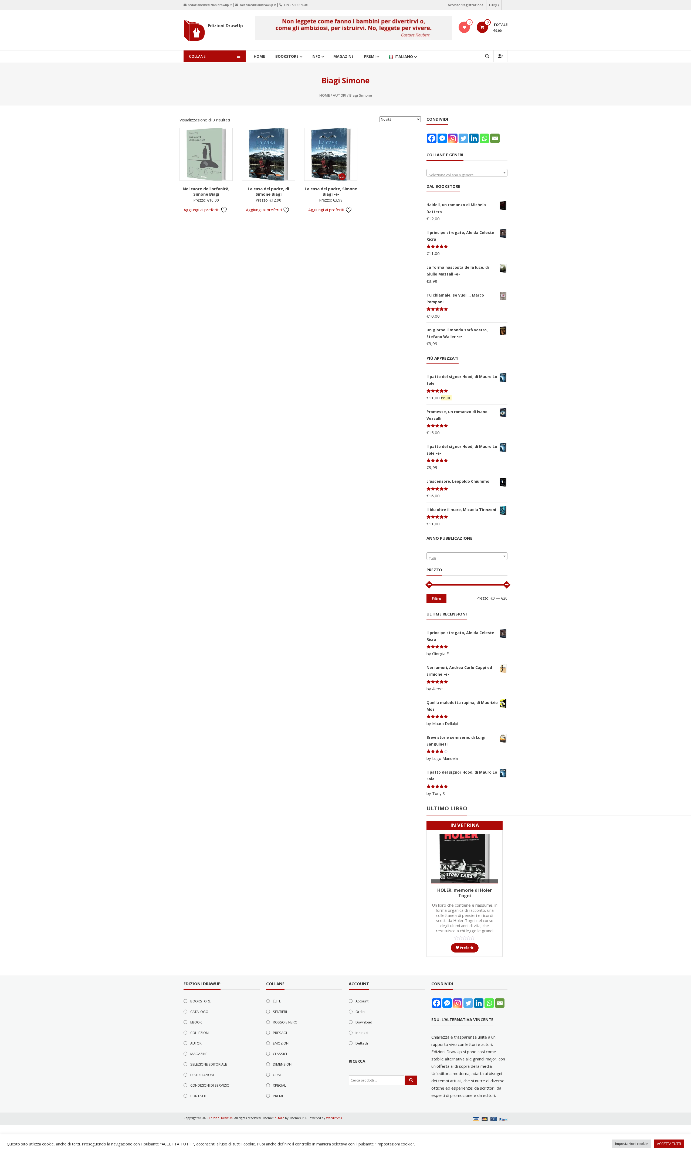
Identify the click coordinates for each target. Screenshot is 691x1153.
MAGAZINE (343, 56)
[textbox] (467, 174)
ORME (278, 1074)
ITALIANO (404, 56)
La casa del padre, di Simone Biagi (268, 191)
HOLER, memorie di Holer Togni (464, 893)
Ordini (360, 1011)
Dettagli (361, 1043)
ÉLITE (277, 1001)
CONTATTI (198, 1095)
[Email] (495, 138)
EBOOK (196, 1022)
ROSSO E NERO (285, 1022)
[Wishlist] (464, 27)
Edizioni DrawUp (225, 26)
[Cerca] (411, 1080)
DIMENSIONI (282, 1064)
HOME (259, 56)
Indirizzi (361, 1032)
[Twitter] (463, 138)
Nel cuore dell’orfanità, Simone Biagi (206, 191)
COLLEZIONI (199, 1032)
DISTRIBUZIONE (202, 1074)
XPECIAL (279, 1085)
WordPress (334, 1118)
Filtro (436, 598)
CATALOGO (199, 1011)
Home (324, 95)
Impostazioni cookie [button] (631, 1143)
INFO (315, 56)
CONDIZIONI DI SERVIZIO (209, 1085)
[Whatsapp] (484, 138)
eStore (279, 1118)
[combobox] (466, 172)
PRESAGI (280, 1032)
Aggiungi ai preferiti (202, 209)
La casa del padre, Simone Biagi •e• (331, 191)
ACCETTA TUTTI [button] (669, 1143)
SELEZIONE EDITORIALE (208, 1064)
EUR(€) (494, 5)
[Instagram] (453, 138)
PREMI (369, 56)
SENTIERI (280, 1011)
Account (361, 1001)
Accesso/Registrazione (465, 5)
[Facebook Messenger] (442, 138)
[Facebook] (431, 138)
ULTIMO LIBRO (446, 808)
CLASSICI (280, 1053)
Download (363, 1022)
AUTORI (339, 95)
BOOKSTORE (287, 56)
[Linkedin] (474, 138)
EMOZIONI (281, 1043)
